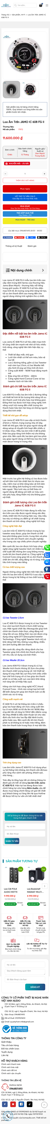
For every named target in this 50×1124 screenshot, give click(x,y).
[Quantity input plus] (44, 173)
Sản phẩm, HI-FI (19, 15)
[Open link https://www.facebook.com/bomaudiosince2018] (8, 237)
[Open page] (6, 5)
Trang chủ (6, 15)
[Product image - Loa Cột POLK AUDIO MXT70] (13, 875)
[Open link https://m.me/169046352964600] (47, 562)
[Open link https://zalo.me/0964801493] (31, 237)
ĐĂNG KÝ (35, 987)
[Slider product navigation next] (44, 886)
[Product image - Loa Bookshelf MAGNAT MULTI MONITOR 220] (36, 875)
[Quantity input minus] (5, 173)
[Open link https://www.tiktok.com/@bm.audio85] (42, 237)
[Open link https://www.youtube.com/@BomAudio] (19, 237)
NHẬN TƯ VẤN (12, 841)
